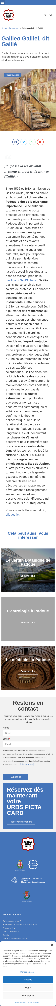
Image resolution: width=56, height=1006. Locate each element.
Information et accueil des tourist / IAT (20, 924)
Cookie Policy (20, 1002)
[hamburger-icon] (45, 15)
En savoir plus (28, 576)
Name (6, 727)
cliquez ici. (13, 514)
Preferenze (28, 995)
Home (4, 28)
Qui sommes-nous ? (12, 921)
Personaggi (14, 28)
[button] (51, 945)
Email (6, 739)
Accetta (28, 979)
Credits (6, 935)
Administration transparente (15, 938)
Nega (28, 987)
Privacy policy (33, 1002)
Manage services (27, 972)
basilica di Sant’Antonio (21, 280)
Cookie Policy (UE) (11, 931)
